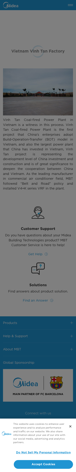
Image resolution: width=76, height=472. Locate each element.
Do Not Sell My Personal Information (43, 452)
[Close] (70, 426)
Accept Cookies (43, 464)
